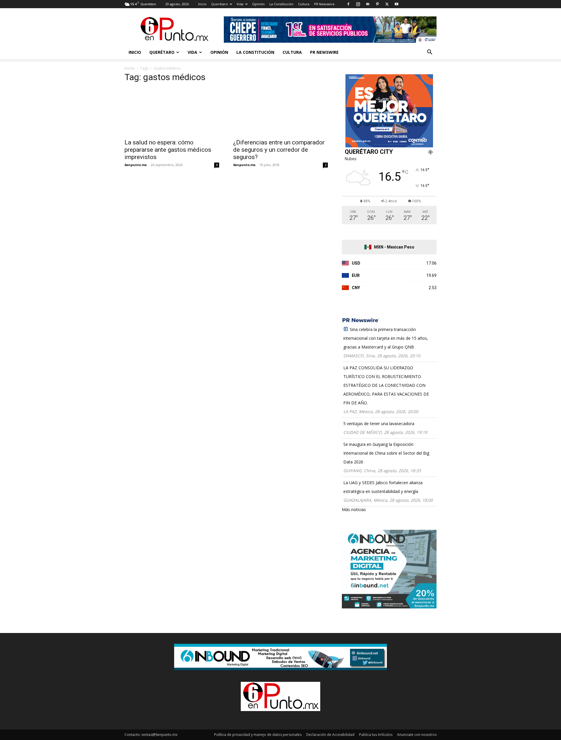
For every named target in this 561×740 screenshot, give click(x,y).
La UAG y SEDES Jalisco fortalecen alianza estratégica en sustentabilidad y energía (383, 487)
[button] (430, 53)
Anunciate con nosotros (417, 734)
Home (129, 68)
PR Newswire (324, 4)
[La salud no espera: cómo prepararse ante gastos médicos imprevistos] (171, 111)
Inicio (202, 4)
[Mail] (367, 4)
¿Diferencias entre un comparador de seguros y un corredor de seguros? (279, 150)
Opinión (258, 4)
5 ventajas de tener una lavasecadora (378, 423)
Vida (240, 4)
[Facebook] (348, 4)
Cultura (303, 4)
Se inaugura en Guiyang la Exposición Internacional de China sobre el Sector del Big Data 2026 (386, 453)
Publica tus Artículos (375, 734)
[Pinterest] (377, 4)
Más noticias (354, 509)
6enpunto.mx (135, 165)
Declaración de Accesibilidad (330, 734)
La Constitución (281, 4)
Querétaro (219, 4)
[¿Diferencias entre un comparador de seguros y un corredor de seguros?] (280, 111)
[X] (386, 4)
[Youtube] (396, 4)
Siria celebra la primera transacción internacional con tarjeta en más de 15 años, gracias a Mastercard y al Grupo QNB (385, 338)
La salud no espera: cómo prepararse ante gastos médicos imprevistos (167, 150)
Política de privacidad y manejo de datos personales (258, 734)
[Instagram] (358, 4)
